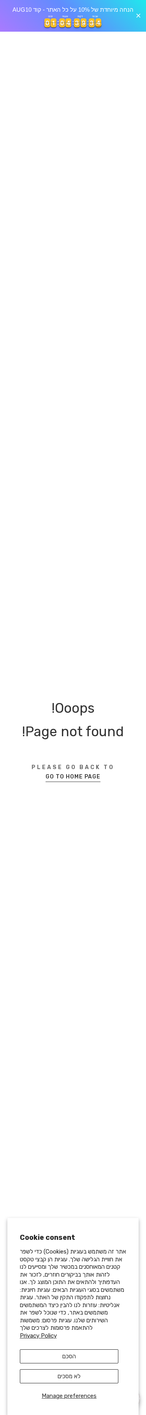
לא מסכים (69, 1376)
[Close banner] (138, 16)
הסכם (69, 1356)
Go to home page (73, 776)
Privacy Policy (38, 1335)
